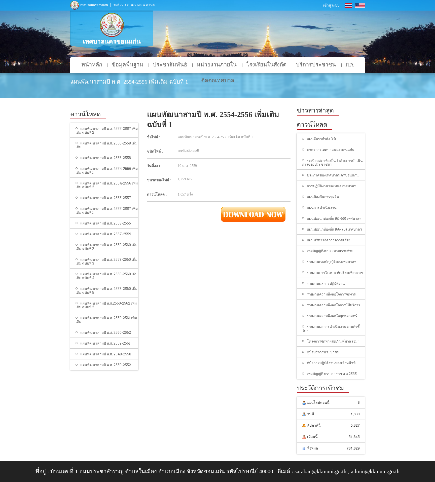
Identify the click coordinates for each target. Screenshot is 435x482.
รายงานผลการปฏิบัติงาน (326, 283)
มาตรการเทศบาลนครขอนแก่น (330, 149)
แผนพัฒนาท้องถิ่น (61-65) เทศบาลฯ (334, 218)
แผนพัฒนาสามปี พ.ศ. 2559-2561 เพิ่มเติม (106, 319)
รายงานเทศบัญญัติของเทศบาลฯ (331, 261)
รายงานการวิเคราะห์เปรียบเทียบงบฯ (335, 272)
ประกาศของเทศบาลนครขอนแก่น (333, 175)
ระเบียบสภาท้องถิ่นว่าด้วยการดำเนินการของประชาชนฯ (332, 162)
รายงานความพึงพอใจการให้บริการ (333, 305)
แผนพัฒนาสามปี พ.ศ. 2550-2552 (105, 364)
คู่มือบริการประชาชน (323, 352)
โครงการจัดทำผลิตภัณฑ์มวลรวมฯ (333, 341)
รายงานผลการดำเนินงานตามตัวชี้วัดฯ (331, 328)
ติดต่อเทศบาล (217, 80)
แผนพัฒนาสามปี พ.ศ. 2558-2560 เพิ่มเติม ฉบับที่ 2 (106, 246)
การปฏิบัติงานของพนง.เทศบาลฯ (331, 185)
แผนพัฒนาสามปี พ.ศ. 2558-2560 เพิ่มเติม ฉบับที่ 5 (106, 290)
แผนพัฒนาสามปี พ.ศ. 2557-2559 (105, 234)
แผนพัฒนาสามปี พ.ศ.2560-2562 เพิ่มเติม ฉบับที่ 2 (106, 305)
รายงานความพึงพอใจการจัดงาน (331, 294)
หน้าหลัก (91, 64)
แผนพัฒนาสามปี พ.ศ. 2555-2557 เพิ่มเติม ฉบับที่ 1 (107, 210)
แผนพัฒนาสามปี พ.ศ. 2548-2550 (105, 354)
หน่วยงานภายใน (217, 64)
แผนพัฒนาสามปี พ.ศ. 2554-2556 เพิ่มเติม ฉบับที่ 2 (107, 185)
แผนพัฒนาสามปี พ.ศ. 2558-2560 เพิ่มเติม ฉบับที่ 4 (106, 276)
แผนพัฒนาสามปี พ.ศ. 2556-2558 (105, 157)
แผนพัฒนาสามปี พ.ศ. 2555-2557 (105, 197)
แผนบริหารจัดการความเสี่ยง (328, 240)
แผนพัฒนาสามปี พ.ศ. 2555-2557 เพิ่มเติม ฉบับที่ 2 (107, 130)
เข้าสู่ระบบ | (332, 5)
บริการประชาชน (316, 64)
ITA (349, 64)
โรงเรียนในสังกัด (266, 64)
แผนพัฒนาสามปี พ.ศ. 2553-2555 (105, 223)
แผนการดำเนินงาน (322, 207)
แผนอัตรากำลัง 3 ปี (321, 138)
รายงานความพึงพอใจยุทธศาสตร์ (332, 315)
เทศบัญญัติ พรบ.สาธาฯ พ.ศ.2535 (332, 373)
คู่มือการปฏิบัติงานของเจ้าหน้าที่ (331, 362)
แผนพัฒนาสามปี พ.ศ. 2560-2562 (105, 332)
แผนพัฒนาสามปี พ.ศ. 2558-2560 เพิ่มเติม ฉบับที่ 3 (106, 261)
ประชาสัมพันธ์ (170, 64)
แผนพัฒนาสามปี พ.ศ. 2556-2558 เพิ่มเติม (106, 145)
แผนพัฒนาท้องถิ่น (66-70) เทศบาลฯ (334, 229)
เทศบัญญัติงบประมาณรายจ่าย (330, 250)
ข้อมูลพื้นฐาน (127, 64)
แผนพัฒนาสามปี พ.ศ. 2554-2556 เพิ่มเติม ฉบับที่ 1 (107, 170)
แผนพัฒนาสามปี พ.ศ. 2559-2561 (105, 343)
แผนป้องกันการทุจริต (323, 196)
